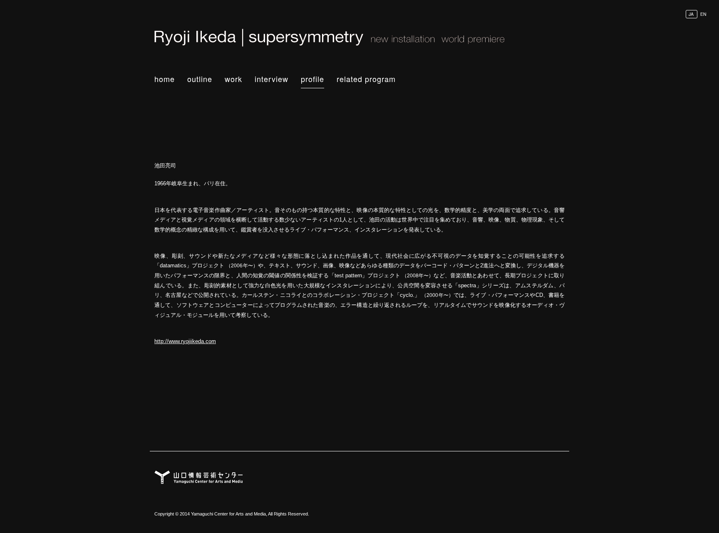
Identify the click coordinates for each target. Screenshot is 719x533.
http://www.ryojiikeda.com (185, 341)
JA (691, 14)
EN (703, 14)
